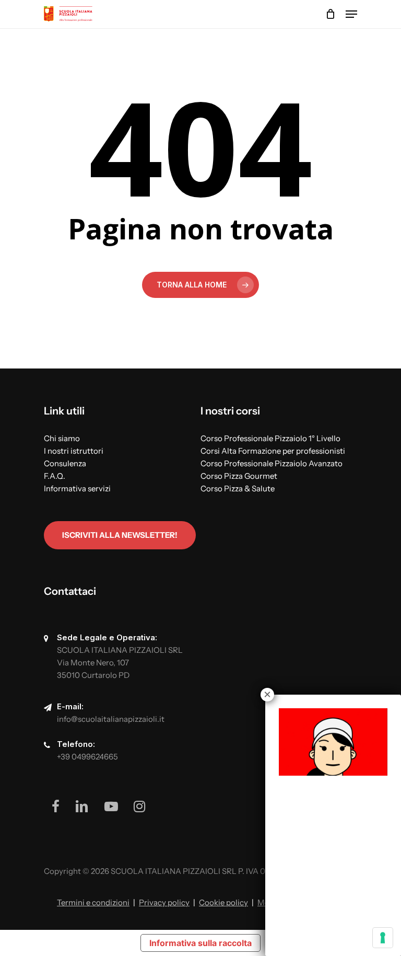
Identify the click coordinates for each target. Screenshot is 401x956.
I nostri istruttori (73, 451)
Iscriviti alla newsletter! (120, 535)
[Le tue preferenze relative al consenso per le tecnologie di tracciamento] (383, 938)
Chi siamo (62, 438)
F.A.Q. (54, 476)
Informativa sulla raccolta (200, 943)
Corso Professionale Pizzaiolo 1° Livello (270, 438)
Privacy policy (164, 902)
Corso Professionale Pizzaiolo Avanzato (271, 463)
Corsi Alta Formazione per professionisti (272, 451)
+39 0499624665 (87, 757)
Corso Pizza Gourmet (238, 476)
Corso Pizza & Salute (237, 488)
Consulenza (65, 463)
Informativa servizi (77, 488)
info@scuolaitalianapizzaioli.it (110, 719)
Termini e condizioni (93, 902)
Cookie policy (223, 902)
